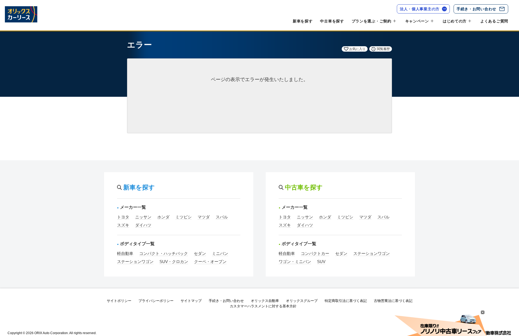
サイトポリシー (119, 301)
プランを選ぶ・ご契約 (371, 21)
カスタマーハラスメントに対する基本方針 (263, 306)
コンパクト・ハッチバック (163, 253)
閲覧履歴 (383, 49)
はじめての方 (455, 21)
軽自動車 (125, 253)
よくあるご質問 (494, 21)
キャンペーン (417, 21)
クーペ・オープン (210, 261)
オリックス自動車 (265, 301)
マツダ (204, 217)
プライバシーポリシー (156, 301)
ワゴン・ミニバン (295, 261)
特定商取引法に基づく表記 (346, 301)
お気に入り (357, 49)
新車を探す (303, 21)
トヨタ (123, 217)
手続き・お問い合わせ (476, 9)
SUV (321, 261)
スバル (222, 217)
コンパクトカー (315, 253)
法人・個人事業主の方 (420, 9)
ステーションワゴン (135, 261)
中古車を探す (332, 21)
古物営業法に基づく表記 (393, 301)
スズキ (123, 225)
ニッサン (143, 217)
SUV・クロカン (173, 261)
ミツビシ (183, 217)
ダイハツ (143, 225)
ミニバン (220, 253)
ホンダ (163, 217)
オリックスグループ (302, 301)
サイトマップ (191, 301)
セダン (200, 253)
